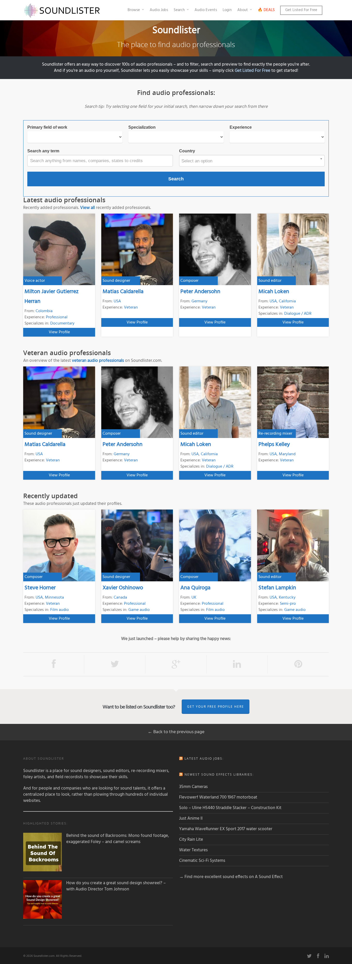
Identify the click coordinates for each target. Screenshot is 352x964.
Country (187, 151)
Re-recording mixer (275, 433)
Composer (189, 280)
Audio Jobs (159, 10)
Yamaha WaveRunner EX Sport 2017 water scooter (225, 829)
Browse (134, 10)
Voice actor (34, 280)
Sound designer (116, 280)
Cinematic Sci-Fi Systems (202, 860)
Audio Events (206, 10)
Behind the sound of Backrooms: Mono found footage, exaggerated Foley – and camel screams (117, 839)
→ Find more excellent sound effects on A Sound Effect (231, 876)
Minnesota (54, 597)
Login (227, 10)
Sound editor (269, 280)
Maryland (287, 454)
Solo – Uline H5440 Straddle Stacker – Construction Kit (230, 807)
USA (117, 301)
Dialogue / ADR (298, 313)
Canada (120, 597)
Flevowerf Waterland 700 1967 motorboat (218, 797)
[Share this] (53, 664)
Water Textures (193, 850)
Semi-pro (288, 603)
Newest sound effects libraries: (219, 774)
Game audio (139, 610)
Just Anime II (191, 818)
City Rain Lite (191, 839)
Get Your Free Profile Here (215, 706)
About (242, 10)
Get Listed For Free (301, 10)
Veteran (131, 307)
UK (193, 597)
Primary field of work (47, 127)
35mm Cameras (193, 786)
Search (179, 10)
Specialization (142, 127)
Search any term (43, 151)
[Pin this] (298, 664)
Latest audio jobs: (204, 758)
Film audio (59, 610)
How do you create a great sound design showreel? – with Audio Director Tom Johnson (116, 886)
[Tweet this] (114, 664)
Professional (57, 317)
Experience (241, 127)
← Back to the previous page (176, 732)
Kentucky (287, 597)
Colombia (44, 311)
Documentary (62, 323)
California (287, 301)
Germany (199, 301)
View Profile (59, 332)
